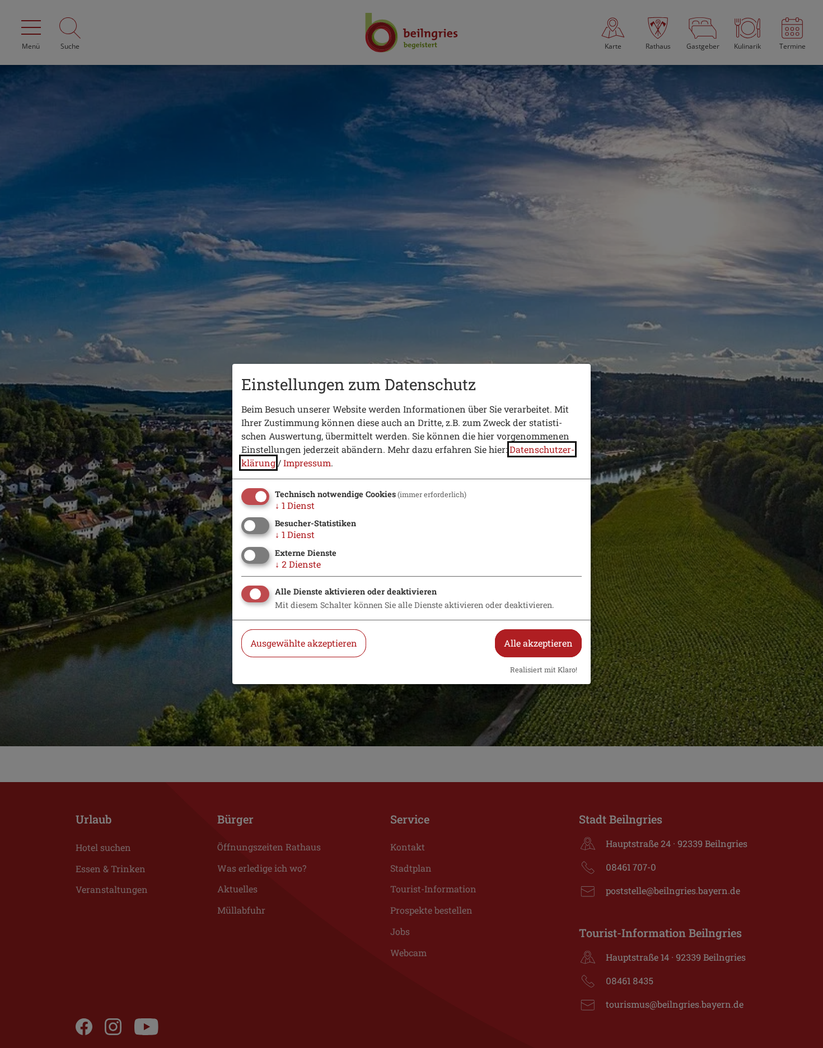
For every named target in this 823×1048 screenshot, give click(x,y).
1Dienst (295, 505)
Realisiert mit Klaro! (543, 669)
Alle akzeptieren (538, 643)
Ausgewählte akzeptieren (303, 643)
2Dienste (298, 564)
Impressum (307, 463)
